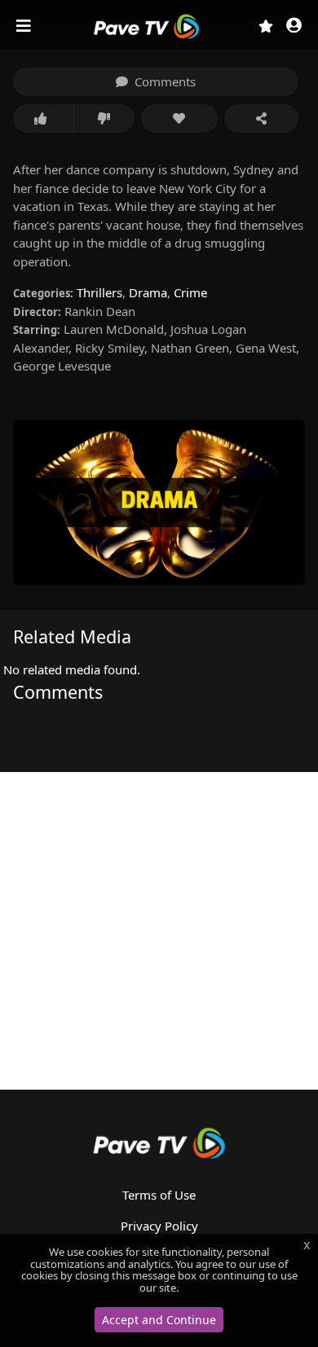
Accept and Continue (159, 1319)
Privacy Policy (159, 1226)
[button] (294, 26)
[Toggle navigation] (25, 26)
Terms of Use (159, 1195)
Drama (148, 292)
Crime (190, 292)
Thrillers (99, 292)
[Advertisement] (159, 931)
